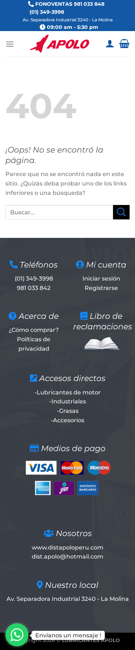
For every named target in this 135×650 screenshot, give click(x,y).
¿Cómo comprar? (34, 329)
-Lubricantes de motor (68, 392)
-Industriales (67, 401)
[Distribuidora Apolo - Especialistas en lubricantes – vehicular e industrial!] (59, 43)
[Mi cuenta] (109, 44)
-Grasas (67, 410)
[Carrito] (124, 44)
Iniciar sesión (101, 278)
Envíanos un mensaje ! (68, 635)
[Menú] (9, 44)
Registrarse (101, 288)
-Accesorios (67, 420)
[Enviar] (121, 212)
